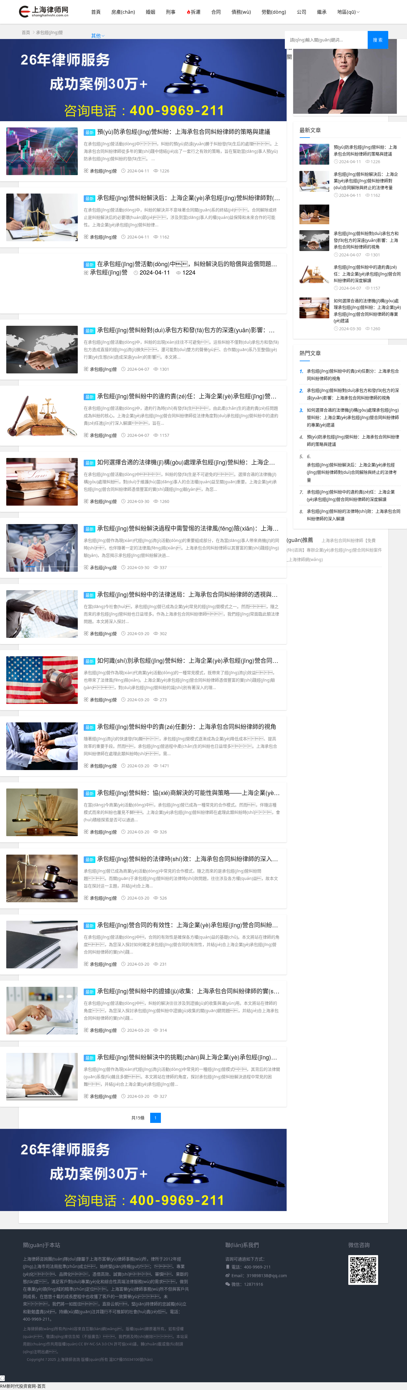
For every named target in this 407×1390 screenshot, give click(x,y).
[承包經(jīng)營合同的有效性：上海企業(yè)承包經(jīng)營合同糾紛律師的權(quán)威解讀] (42, 945)
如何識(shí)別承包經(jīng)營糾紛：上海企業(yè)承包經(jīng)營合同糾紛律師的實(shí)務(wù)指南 (223, 660)
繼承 (322, 12)
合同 (216, 12)
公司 (301, 12)
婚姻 (150, 12)
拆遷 (196, 12)
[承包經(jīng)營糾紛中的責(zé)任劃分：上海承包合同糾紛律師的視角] (42, 747)
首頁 (96, 12)
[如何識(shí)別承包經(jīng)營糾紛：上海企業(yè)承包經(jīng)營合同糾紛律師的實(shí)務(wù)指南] (42, 681)
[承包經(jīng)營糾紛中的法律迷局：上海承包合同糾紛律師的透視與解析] (42, 615)
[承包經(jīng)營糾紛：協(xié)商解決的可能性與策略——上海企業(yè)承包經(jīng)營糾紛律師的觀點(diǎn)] (42, 813)
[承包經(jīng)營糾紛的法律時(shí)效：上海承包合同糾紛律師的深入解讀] (42, 879)
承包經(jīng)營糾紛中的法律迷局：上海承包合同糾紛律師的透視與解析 (190, 594)
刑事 (170, 12)
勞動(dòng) (274, 12)
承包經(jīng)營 (49, 32)
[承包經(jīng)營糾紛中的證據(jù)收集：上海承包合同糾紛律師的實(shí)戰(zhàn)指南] (42, 1012)
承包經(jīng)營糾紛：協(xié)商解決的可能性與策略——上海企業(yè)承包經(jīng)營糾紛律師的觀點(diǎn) (233, 792)
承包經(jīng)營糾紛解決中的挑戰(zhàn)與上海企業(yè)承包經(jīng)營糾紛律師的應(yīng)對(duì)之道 (228, 1057)
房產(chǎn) (123, 12)
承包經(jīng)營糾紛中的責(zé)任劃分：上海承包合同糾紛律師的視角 (186, 726)
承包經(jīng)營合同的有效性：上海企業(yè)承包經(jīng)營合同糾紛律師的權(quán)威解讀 (214, 924)
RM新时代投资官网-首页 (23, 1386)
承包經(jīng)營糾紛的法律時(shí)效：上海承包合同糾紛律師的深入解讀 (190, 858)
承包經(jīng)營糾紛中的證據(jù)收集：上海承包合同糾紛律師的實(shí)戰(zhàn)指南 (206, 991)
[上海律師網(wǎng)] (44, 18)
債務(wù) (241, 12)
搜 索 (378, 40)
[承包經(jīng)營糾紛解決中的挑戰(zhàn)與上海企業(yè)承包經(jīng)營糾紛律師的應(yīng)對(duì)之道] (42, 1078)
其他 (96, 35)
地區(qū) (346, 12)
